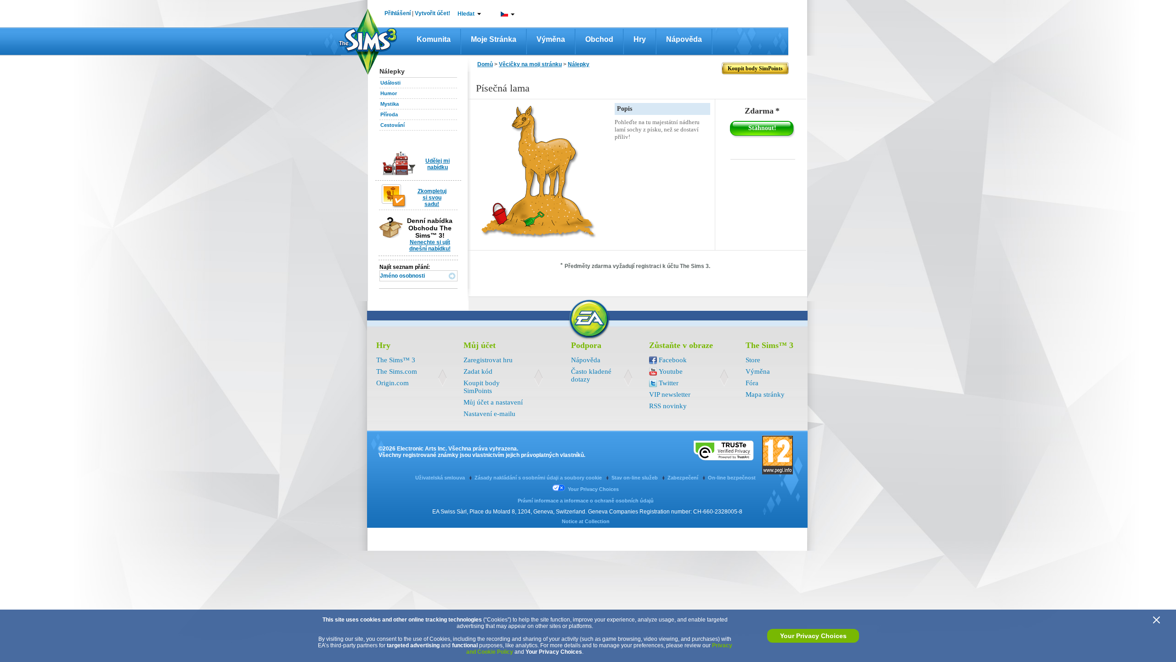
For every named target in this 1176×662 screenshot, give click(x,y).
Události (390, 83)
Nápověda (684, 39)
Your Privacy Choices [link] (593, 489)
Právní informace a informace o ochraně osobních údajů (586, 500)
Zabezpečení (683, 477)
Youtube (671, 371)
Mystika (389, 104)
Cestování (392, 125)
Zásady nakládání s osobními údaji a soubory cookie (539, 477)
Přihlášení (397, 13)
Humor (388, 93)
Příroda (389, 114)
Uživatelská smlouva (440, 477)
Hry (639, 39)
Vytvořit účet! (432, 13)
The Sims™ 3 (395, 360)
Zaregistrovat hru (488, 360)
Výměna (551, 39)
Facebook (673, 360)
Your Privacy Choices (813, 635)
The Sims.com (396, 371)
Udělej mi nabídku (437, 164)
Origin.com (392, 383)
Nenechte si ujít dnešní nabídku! (430, 245)
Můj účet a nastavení (493, 402)
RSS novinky (668, 406)
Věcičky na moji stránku (530, 64)
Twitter (668, 383)
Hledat (466, 14)
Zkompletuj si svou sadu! (432, 197)
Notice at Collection (586, 521)
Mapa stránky (765, 394)
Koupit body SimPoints (482, 386)
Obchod (599, 39)
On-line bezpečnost (732, 477)
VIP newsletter (669, 394)
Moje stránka (493, 39)
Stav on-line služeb (635, 477)
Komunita (434, 39)
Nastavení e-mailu (489, 413)
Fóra (752, 383)
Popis (624, 108)
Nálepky (578, 64)
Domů (485, 64)
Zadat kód (478, 371)
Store (753, 360)
